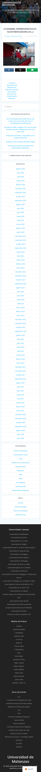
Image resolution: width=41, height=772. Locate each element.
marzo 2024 (20, 260)
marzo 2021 (20, 403)
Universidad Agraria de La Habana (18, 568)
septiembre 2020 (20, 426)
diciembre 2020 (20, 415)
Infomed (19, 747)
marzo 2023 (20, 307)
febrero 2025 (20, 228)
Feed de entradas (20, 507)
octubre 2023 (20, 280)
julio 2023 (20, 292)
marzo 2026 (20, 181)
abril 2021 (20, 399)
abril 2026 (20, 177)
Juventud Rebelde (19, 629)
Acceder (20, 503)
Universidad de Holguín (19, 544)
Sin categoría (20, 482)
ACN (18, 653)
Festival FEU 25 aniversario (20, 463)
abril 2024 (20, 256)
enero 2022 (20, 363)
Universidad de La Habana (19, 591)
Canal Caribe (19, 680)
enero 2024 (20, 268)
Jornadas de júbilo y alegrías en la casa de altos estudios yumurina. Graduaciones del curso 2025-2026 (20, 129)
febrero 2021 (20, 407)
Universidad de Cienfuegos (19, 561)
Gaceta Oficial (19, 720)
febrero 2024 (20, 264)
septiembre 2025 (20, 200)
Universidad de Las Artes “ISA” (19, 588)
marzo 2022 (20, 355)
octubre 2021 (20, 375)
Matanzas (20, 471)
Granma (19, 626)
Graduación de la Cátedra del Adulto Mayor (20, 142)
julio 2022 (20, 339)
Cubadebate (19, 633)
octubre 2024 (20, 244)
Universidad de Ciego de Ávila (19, 551)
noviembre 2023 (20, 276)
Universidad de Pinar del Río (19, 601)
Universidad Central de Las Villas (19, 564)
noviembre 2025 (20, 193)
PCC (19, 697)
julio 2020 (20, 434)
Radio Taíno (19, 673)
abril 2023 (20, 304)
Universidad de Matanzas (11, 3)
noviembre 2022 (20, 323)
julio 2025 (20, 208)
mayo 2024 (20, 252)
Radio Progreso (19, 666)
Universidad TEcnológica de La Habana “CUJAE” (19, 581)
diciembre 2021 (20, 367)
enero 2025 (20, 232)
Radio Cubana (19, 663)
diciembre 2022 (20, 319)
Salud (20, 478)
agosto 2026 (20, 169)
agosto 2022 (20, 335)
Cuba (20, 459)
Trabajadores (19, 649)
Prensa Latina (19, 646)
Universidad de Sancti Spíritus (19, 558)
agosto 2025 (20, 204)
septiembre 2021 (20, 379)
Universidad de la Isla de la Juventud (19, 604)
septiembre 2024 (20, 248)
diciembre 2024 (20, 236)
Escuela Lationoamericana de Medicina (19, 608)
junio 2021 (20, 391)
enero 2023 (20, 315)
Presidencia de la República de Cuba (19, 700)
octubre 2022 (20, 327)
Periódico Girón (19, 636)
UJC (19, 710)
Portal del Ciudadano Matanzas (19, 717)
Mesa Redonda (19, 676)
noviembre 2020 (20, 418)
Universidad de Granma (19, 538)
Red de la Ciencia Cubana (19, 733)
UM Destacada (20, 486)
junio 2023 (20, 296)
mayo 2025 (20, 216)
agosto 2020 (20, 430)
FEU (19, 713)
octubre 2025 (20, 196)
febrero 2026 (20, 185)
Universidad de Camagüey (19, 554)
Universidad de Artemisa (19, 571)
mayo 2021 (20, 395)
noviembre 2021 (20, 371)
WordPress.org (20, 515)
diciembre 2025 (20, 189)
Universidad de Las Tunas (19, 541)
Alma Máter (19, 656)
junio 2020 (20, 438)
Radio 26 (19, 643)
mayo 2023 (20, 300)
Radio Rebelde (19, 669)
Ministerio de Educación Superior (19, 707)
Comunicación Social (20, 455)
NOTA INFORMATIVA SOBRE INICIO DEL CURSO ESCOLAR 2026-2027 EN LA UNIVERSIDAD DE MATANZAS (21, 121)
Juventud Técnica (19, 659)
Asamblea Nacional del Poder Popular (19, 703)
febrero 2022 (20, 359)
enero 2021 (20, 411)
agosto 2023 (20, 288)
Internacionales (20, 467)
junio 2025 (20, 212)
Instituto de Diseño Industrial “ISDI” (19, 614)
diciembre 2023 (20, 272)
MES (20, 475)
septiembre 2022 (20, 331)
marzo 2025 (20, 224)
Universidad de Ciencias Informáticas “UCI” (19, 584)
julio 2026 (20, 173)
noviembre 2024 (20, 240)
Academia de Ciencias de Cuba (19, 730)
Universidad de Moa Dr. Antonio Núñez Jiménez (19, 548)
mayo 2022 (20, 347)
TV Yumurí (19, 639)
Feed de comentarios (20, 511)
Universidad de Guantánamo (19, 534)
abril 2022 (20, 351)
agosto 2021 (20, 383)
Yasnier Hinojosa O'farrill (13, 36)
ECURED (19, 743)
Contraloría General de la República (19, 727)
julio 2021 (20, 387)
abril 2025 (20, 220)
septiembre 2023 (20, 284)
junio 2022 (20, 343)
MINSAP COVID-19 (19, 683)
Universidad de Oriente (19, 611)
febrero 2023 (20, 311)
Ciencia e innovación (20, 451)
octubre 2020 (20, 422)
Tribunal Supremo (19, 723)
